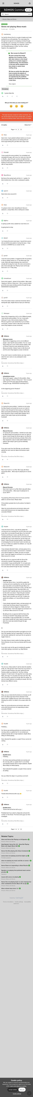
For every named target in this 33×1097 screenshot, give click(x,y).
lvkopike (6, 526)
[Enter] (3, 14)
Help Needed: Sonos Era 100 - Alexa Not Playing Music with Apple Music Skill (15, 845)
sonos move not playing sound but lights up (14, 856)
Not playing (5, 89)
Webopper (6, 313)
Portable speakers (6, 858)
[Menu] (3, 3)
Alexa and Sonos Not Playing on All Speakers (14, 839)
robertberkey (7, 34)
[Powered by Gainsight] (16, 898)
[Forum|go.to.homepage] (13, 10)
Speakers (3, 874)
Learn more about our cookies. (18, 1086)
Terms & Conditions (8, 902)
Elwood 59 (6, 403)
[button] (2, 10)
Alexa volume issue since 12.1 (10, 888)
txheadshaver (7, 278)
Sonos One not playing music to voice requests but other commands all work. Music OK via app (16, 882)
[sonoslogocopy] (16, 3)
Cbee (5, 135)
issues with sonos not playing (10, 877)
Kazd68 (6, 723)
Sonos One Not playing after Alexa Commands (14, 851)
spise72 (6, 191)
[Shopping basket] (29, 3)
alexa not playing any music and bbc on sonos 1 (15, 860)
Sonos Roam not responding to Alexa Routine (14, 865)
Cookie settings (19, 902)
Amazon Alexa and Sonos (9, 19)
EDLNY (6, 238)
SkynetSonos (7, 175)
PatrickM (6, 152)
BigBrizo (6, 220)
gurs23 (6, 255)
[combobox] (16, 14)
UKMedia (6, 336)
